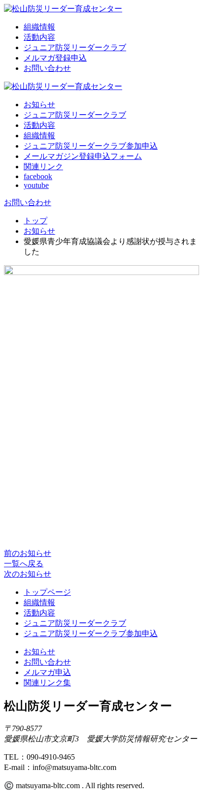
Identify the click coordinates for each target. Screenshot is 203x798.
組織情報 (39, 27)
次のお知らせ (27, 574)
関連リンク (43, 166)
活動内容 (39, 37)
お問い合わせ (47, 68)
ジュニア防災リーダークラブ (75, 47)
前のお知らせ (27, 553)
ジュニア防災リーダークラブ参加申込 (91, 146)
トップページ (47, 592)
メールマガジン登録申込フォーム (83, 156)
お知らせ (39, 104)
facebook (38, 176)
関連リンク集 (47, 682)
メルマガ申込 (47, 672)
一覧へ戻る (23, 563)
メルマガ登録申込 (55, 58)
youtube (36, 185)
